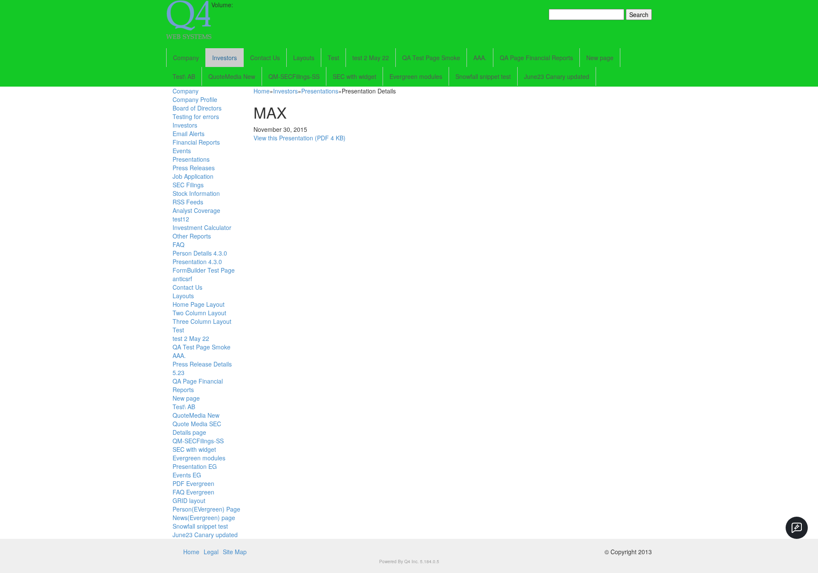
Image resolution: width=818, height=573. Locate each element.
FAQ (178, 244)
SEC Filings (188, 184)
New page (600, 57)
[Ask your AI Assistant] (797, 528)
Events (182, 150)
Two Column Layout (199, 312)
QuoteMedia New (231, 76)
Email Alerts (188, 133)
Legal (211, 551)
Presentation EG (195, 466)
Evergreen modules (415, 76)
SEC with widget (354, 76)
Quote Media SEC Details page (197, 427)
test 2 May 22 (370, 57)
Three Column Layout (202, 321)
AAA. (480, 57)
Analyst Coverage (196, 210)
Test (333, 57)
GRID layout (189, 500)
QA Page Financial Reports (536, 57)
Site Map (235, 551)
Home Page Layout (199, 304)
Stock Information (196, 193)
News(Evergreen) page (204, 517)
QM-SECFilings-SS (294, 76)
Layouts (303, 57)
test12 (181, 219)
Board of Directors (197, 108)
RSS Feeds (188, 202)
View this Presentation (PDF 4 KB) (299, 138)
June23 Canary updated (556, 76)
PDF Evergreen (193, 483)
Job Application (193, 176)
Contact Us (265, 57)
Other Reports (192, 236)
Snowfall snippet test (483, 76)
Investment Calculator (202, 227)
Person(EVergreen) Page (206, 509)
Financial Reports (196, 142)
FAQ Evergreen (193, 492)
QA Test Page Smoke (431, 57)
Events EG (187, 475)
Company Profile (195, 99)
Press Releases (194, 167)
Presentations (191, 159)
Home (261, 91)
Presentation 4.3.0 (197, 261)
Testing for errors (196, 116)
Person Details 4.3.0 (200, 253)
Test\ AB (184, 76)
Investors (224, 57)
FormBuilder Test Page (204, 270)
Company (186, 57)
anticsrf (182, 278)
